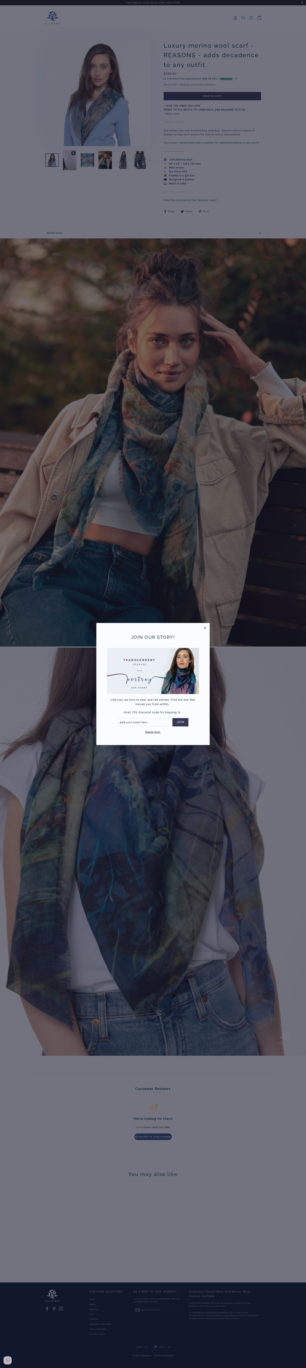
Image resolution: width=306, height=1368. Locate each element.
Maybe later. (153, 732)
